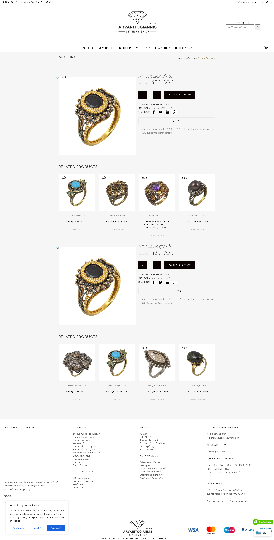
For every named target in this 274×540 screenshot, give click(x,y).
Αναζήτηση (243, 22)
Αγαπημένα (146, 465)
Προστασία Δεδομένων (152, 443)
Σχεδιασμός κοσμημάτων (86, 434)
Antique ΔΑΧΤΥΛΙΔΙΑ (162, 108)
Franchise (78, 487)
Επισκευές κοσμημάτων (85, 446)
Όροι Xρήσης (147, 446)
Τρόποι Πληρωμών (149, 440)
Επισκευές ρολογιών (84, 450)
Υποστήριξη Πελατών (151, 475)
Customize (18, 528)
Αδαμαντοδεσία (81, 440)
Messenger (212, 452)
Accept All (56, 528)
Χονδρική (78, 484)
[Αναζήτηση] (257, 27)
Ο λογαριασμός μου (150, 462)
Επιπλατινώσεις (81, 456)
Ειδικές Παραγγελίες (84, 437)
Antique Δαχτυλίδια (162, 278)
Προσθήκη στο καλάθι (179, 95)
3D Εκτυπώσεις (81, 478)
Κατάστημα (190, 58)
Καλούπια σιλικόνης (83, 481)
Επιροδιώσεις (80, 465)
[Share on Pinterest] (174, 112)
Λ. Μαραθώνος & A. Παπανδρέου (37, 2)
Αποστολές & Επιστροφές (153, 469)
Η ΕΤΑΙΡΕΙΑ (145, 437)
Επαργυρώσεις (81, 459)
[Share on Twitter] (160, 112)
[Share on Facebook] (154, 112)
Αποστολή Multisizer (150, 472)
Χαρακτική (78, 443)
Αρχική (143, 434)
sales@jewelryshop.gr (228, 438)
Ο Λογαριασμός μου (248, 2)
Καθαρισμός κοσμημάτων (86, 453)
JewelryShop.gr (165, 538)
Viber (222, 452)
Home (179, 58)
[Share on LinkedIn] (167, 112)
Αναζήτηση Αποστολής (151, 478)
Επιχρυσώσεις (81, 462)
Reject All (37, 528)
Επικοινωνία (146, 450)
